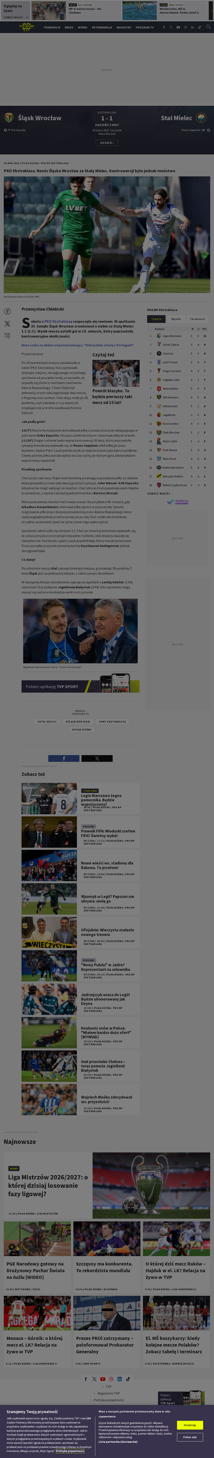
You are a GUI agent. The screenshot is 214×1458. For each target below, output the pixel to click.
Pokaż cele (190, 1437)
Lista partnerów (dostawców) (118, 1442)
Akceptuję (190, 1425)
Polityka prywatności (70, 1451)
